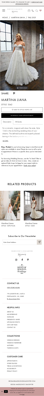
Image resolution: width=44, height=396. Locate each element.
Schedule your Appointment (22, 115)
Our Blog (10, 317)
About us (10, 312)
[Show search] (36, 10)
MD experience (12, 314)
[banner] (14, 10)
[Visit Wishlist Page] (40, 10)
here (19, 163)
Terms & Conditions (14, 366)
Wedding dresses (13, 340)
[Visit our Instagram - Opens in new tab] (16, 260)
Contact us (11, 327)
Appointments (12, 361)
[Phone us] (33, 10)
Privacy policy (12, 371)
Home (5, 17)
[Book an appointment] (29, 10)
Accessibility (11, 368)
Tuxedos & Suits (12, 348)
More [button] (5, 141)
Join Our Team (12, 325)
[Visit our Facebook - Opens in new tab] (22, 260)
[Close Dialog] (2, 391)
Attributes (18, 122)
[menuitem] (3, 10)
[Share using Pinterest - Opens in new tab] (14, 93)
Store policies (12, 363)
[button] (3, 10)
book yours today (30, 165)
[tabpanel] (22, 55)
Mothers (10, 345)
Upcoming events (13, 322)
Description (7, 122)
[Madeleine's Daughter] (22, 253)
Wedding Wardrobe (14, 343)
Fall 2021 (32, 17)
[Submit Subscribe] (39, 242)
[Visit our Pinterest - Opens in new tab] (28, 260)
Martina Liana (18, 17)
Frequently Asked (13, 319)
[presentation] (10, 205)
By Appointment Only (13, 299)
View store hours (13, 288)
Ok (6, 391)
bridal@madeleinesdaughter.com (22, 381)
